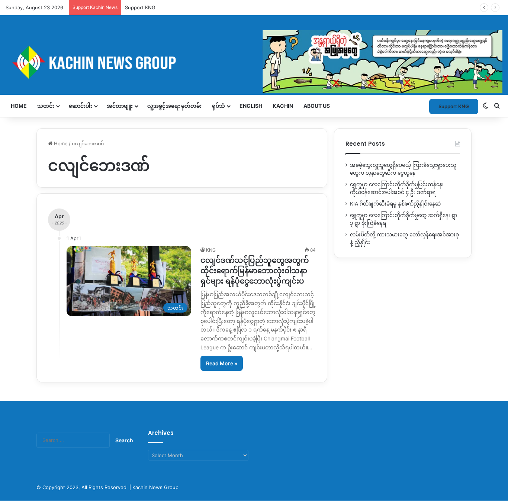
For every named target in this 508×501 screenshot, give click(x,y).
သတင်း (45, 106)
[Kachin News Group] (254, 62)
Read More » (221, 363)
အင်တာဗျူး (120, 106)
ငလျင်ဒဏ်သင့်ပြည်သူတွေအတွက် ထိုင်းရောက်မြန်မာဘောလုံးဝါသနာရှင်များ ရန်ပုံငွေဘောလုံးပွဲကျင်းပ (254, 270)
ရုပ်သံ (218, 106)
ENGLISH (250, 106)
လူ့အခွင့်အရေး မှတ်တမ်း (174, 106)
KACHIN (283, 106)
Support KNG (453, 106)
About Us (316, 106)
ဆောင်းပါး (80, 106)
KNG (211, 250)
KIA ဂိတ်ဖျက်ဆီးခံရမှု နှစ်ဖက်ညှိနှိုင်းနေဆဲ (395, 204)
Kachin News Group (155, 487)
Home (19, 106)
